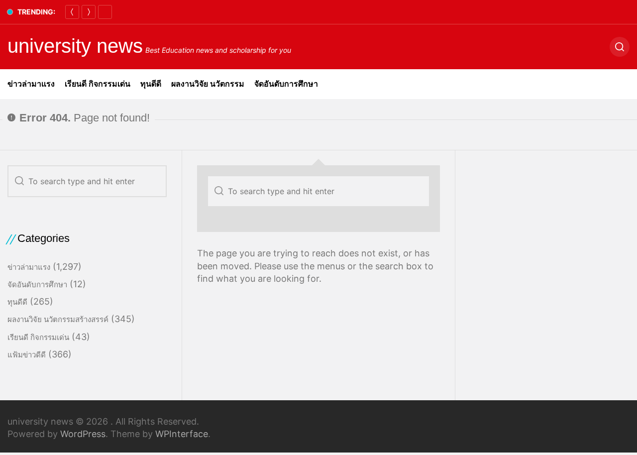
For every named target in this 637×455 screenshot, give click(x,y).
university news (75, 46)
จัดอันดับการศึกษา (286, 84)
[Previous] (72, 12)
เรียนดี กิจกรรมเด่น (97, 84)
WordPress (83, 434)
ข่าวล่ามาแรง (31, 84)
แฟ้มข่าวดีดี (26, 354)
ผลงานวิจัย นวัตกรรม (207, 84)
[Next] (89, 12)
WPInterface (181, 434)
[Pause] (105, 12)
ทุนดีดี (150, 84)
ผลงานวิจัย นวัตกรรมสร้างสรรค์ (57, 319)
